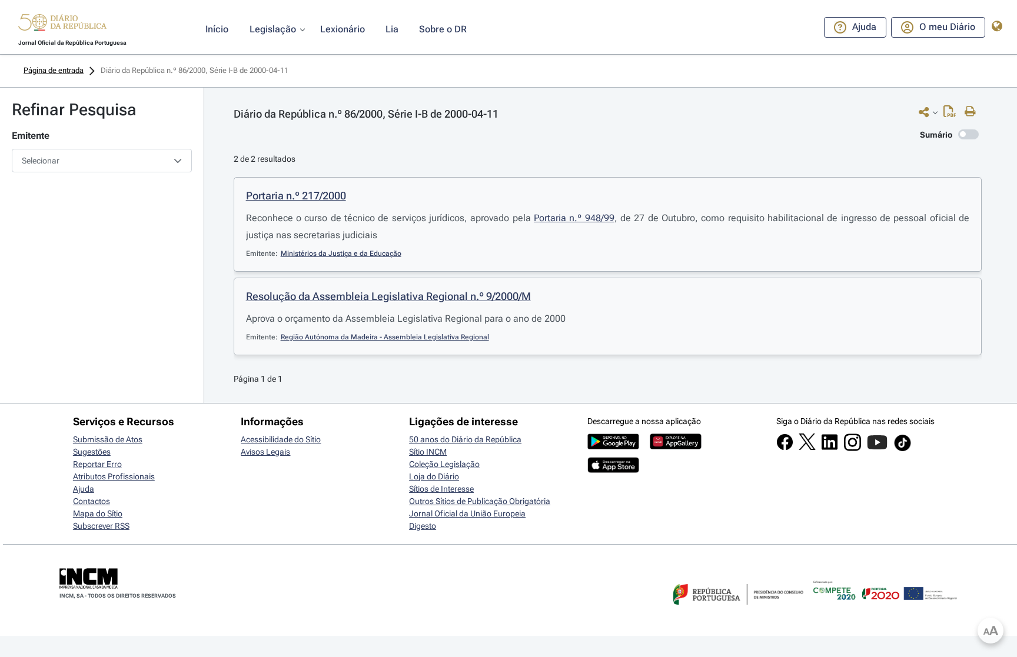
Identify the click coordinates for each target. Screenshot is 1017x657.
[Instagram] (852, 448)
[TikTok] (902, 449)
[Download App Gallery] (676, 446)
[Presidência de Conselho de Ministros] (736, 611)
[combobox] (102, 160)
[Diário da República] (62, 25)
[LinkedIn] (829, 447)
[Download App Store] (613, 470)
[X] (807, 447)
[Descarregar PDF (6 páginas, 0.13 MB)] (952, 114)
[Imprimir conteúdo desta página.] (973, 111)
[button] (62, 24)
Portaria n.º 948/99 (574, 218)
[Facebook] (784, 447)
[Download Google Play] (613, 446)
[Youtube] (877, 448)
